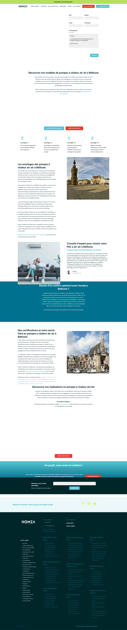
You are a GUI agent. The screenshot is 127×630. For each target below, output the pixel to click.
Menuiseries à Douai (96, 578)
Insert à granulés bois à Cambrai (75, 547)
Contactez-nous (65, 404)
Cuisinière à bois (26, 560)
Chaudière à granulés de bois (29, 566)
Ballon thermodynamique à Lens (75, 582)
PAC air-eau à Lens (72, 609)
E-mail (71, 23)
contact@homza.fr (50, 525)
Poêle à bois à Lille (49, 553)
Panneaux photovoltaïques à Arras (99, 596)
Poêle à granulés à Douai (50, 576)
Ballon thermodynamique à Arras (76, 569)
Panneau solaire (26, 590)
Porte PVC (25, 588)
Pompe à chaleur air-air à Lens (99, 553)
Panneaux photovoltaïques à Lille (99, 613)
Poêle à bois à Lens (49, 551)
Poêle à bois (25, 554)
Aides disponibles (27, 600)
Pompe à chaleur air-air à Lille (98, 556)
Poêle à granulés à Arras (50, 567)
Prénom (86, 15)
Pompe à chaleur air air (28, 575)
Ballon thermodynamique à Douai (76, 580)
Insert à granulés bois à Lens (74, 551)
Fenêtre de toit (26, 579)
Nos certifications (27, 550)
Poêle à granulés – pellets (28, 552)
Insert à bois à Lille (49, 604)
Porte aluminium (26, 586)
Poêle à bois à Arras (49, 543)
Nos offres (25, 543)
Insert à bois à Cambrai (50, 598)
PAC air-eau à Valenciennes (74, 613)
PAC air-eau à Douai (73, 607)
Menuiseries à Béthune (97, 574)
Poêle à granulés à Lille (50, 580)
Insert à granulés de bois (28, 556)
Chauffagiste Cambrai (28, 598)
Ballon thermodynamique (28, 573)
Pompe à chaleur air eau (28, 577)
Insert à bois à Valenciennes (51, 607)
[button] (29, 54)
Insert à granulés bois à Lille (74, 553)
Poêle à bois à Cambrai (50, 547)
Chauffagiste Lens (27, 596)
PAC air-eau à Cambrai (73, 604)
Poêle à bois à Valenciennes (51, 556)
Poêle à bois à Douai (49, 549)
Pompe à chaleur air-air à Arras (99, 543)
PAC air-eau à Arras (72, 600)
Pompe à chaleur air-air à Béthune (99, 545)
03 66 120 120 (48, 522)
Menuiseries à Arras (96, 572)
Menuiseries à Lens (96, 580)
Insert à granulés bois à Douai (75, 549)
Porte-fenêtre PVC (26, 592)
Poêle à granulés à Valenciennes (52, 582)
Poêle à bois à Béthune (50, 545)
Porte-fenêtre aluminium (28, 594)
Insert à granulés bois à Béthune (75, 545)
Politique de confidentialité (91, 626)
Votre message (73, 30)
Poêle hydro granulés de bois (29, 562)
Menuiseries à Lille (96, 582)
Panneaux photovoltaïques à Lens (99, 611)
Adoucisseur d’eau (27, 564)
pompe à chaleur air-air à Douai (33, 381)
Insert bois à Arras (49, 594)
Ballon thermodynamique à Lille (75, 584)
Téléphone (87, 23)
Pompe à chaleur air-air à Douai (99, 551)
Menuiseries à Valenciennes (98, 584)
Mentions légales (80, 626)
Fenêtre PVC (25, 583)
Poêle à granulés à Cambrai (51, 574)
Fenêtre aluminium (27, 581)
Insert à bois (25, 558)
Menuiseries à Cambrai (97, 576)
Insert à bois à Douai (49, 600)
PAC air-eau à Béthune (73, 602)
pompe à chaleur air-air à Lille (34, 379)
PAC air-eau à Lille (72, 611)
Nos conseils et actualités (28, 547)
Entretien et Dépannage (28, 545)
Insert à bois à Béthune (50, 596)
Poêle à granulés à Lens (50, 578)
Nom (70, 15)
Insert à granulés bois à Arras (75, 543)
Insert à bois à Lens (49, 602)
